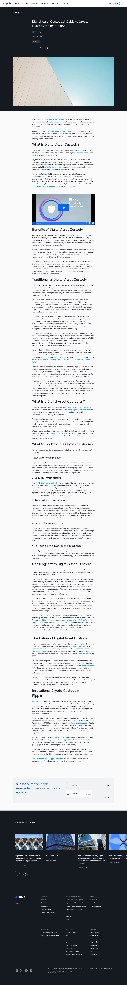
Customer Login (95, 906)
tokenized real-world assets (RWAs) (50, 119)
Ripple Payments (57, 737)
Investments (94, 954)
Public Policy (94, 942)
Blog (67, 936)
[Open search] (122, 3)
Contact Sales (113, 3)
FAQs (67, 942)
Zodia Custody (61, 433)
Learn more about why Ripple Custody (47, 759)
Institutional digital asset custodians (77, 410)
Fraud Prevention (71, 945)
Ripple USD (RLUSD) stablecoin (75, 740)
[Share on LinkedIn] (47, 48)
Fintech (68, 919)
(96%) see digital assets (77, 646)
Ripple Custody (38, 701)
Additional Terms (71, 968)
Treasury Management (48, 912)
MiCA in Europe (48, 620)
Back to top (19, 903)
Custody (43, 903)
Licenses (62, 968)
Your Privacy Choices (72, 951)
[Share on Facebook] (34, 48)
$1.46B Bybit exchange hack (46, 483)
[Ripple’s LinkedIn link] (31, 971)
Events (68, 939)
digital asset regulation (79, 723)
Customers (93, 900)
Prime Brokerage (46, 909)
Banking (68, 916)
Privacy (55, 968)
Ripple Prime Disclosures (86, 968)
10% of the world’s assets (54, 167)
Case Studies (94, 903)
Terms (49, 968)
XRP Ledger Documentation (50, 936)
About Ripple (94, 932)
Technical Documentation (49, 932)
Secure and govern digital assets (76, 906)
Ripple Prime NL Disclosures (103, 968)
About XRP (93, 951)
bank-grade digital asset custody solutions (63, 131)
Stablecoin (44, 906)
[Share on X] (40, 48)
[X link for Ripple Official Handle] (21, 971)
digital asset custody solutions (43, 186)
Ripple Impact (94, 948)
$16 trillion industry (84, 654)
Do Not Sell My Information (74, 954)
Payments (44, 900)
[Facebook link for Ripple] (17, 971)
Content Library (71, 932)
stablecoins (54, 122)
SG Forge (51, 433)
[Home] (7, 3)
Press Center (70, 948)
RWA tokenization (88, 666)
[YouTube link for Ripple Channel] (26, 971)
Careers (92, 939)
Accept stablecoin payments (75, 900)
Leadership (93, 945)
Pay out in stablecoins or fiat (75, 903)
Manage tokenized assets (74, 909)
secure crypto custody (81, 235)
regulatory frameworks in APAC (70, 620)
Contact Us (94, 936)
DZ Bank (74, 433)
